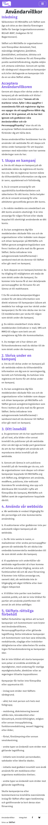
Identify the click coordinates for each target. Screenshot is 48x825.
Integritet (23, 817)
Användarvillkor (8, 817)
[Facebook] (32, 817)
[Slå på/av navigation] (42, 4)
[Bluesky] (39, 817)
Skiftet (12, 822)
